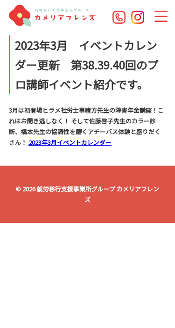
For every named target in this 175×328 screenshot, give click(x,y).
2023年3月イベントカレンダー (70, 142)
